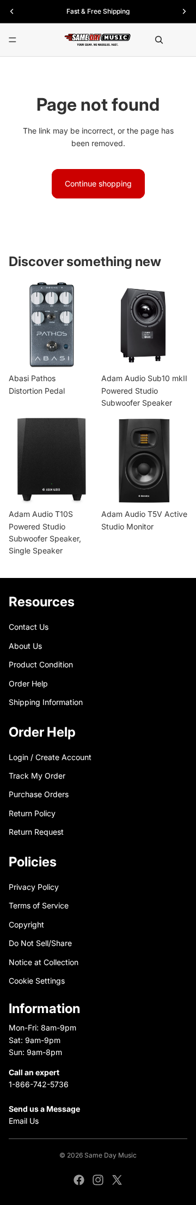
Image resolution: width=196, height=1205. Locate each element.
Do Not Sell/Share (40, 943)
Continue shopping (98, 183)
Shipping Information (46, 702)
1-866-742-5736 (39, 1084)
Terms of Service (39, 905)
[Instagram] (98, 1179)
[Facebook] (78, 1179)
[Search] (159, 40)
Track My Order (37, 775)
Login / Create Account (50, 756)
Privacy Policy (34, 886)
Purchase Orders (39, 794)
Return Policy (32, 813)
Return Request (36, 831)
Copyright (26, 924)
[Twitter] (117, 1179)
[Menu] (12, 39)
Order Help (28, 683)
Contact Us (28, 626)
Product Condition (41, 664)
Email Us (24, 1120)
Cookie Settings (37, 980)
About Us (25, 645)
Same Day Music (110, 1155)
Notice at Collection (43, 961)
